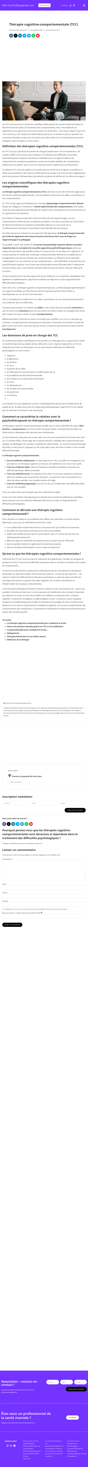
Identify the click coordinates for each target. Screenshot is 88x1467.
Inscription (64, 5)
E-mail (5, 892)
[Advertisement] (44, 61)
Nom (4, 884)
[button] (84, 5)
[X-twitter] (11, 1446)
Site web (5, 901)
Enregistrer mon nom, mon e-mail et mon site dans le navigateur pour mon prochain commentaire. (36, 909)
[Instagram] (7, 1446)
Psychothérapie (51, 30)
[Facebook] (14, 1446)
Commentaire (7, 859)
